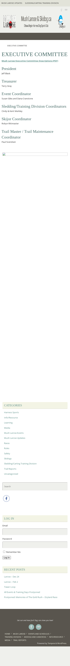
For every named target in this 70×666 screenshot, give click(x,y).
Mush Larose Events (14, 433)
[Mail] (66, 9)
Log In (7, 557)
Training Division (13, 637)
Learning (8, 422)
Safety (7, 453)
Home (7, 634)
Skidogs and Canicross (35, 637)
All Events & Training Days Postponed (22, 592)
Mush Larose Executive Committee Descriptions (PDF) (30, 61)
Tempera (51, 643)
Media (7, 428)
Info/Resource (11, 417)
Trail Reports (10, 468)
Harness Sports (11, 412)
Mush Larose (19, 634)
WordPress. (62, 643)
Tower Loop (9, 587)
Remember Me (13, 552)
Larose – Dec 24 (11, 576)
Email (5, 525)
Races (7, 443)
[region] (35, 275)
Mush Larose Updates (11, 3)
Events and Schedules (38, 634)
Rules (6, 448)
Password (7, 538)
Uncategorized (11, 474)
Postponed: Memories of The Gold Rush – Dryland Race (30, 597)
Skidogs (8, 458)
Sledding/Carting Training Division (42, 3)
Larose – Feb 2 (11, 582)
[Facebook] (61, 9)
